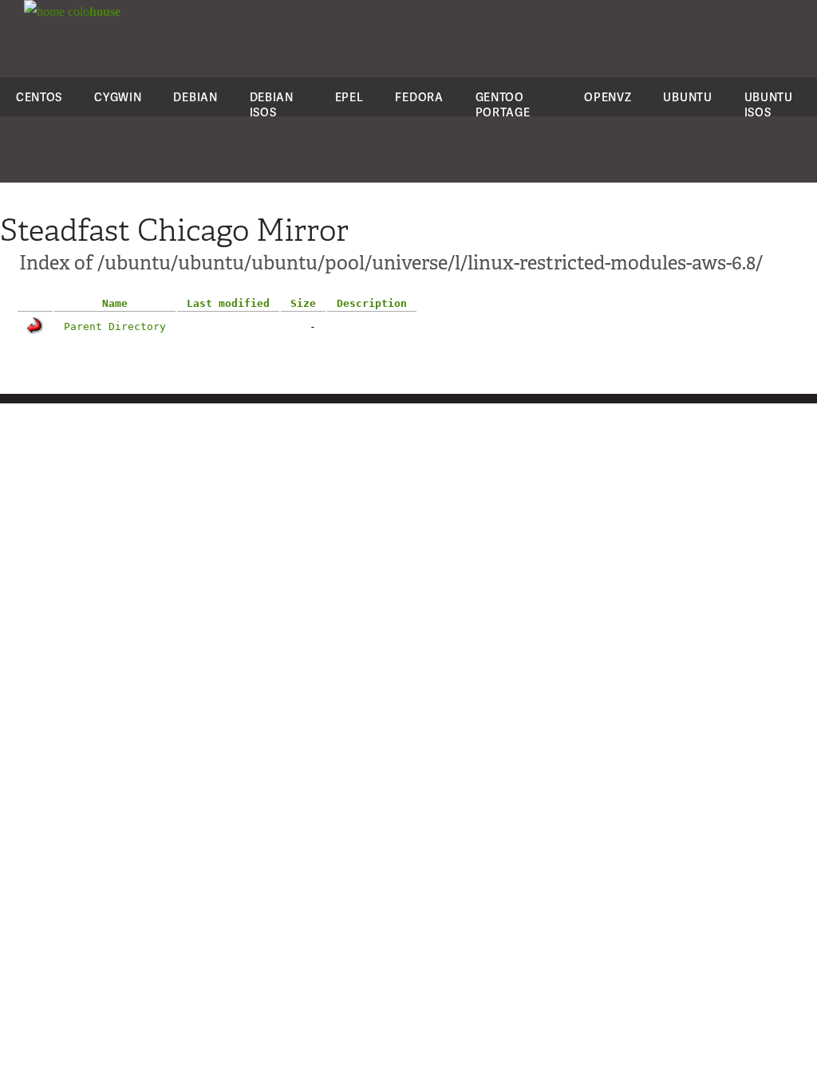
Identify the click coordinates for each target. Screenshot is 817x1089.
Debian (195, 96)
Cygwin (117, 96)
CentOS (39, 96)
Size (303, 303)
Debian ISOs (272, 104)
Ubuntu (687, 96)
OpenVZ (607, 96)
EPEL (349, 96)
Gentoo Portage (503, 104)
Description (372, 303)
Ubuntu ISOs (768, 104)
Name (115, 303)
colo (92, 11)
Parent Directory (115, 326)
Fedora (419, 96)
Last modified (228, 303)
